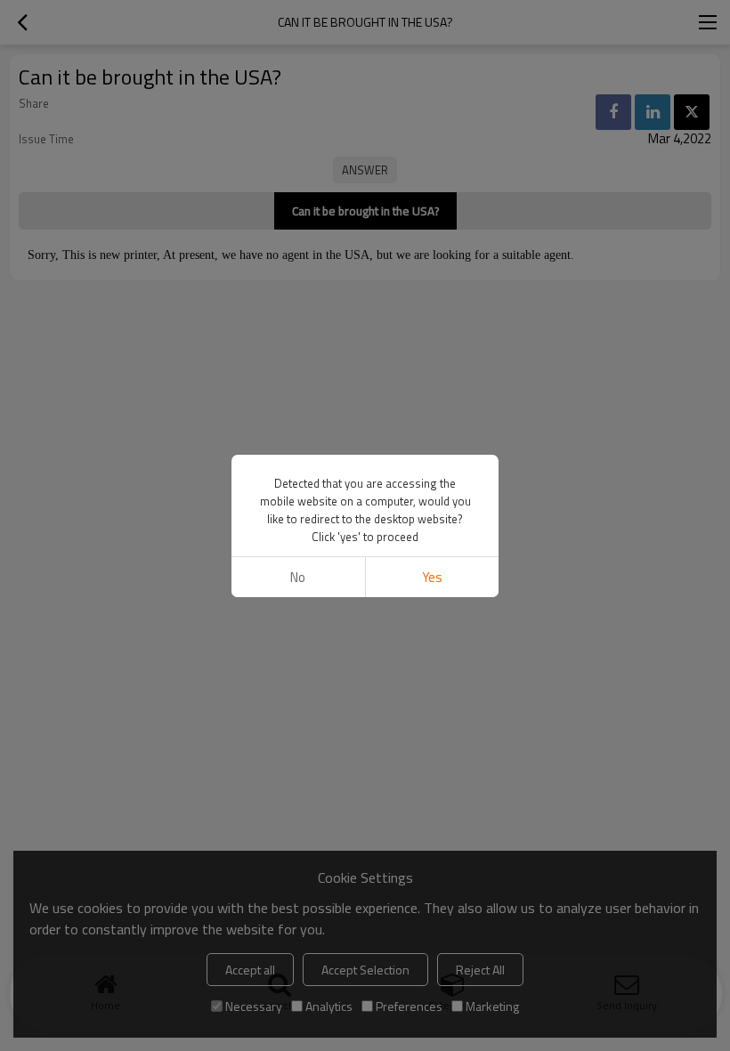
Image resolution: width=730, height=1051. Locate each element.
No (297, 577)
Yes (432, 577)
